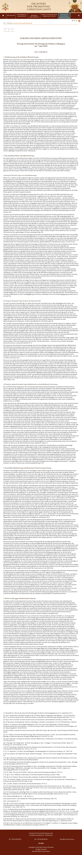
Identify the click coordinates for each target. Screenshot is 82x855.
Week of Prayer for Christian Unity (49, 15)
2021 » (5, 23)
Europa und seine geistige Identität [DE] (22, 23)
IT (76, 20)
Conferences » (10, 23)
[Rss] (79, 21)
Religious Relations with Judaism (64, 16)
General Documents (34, 16)
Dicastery (11, 15)
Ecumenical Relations (22, 15)
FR (72, 20)
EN (74, 20)
